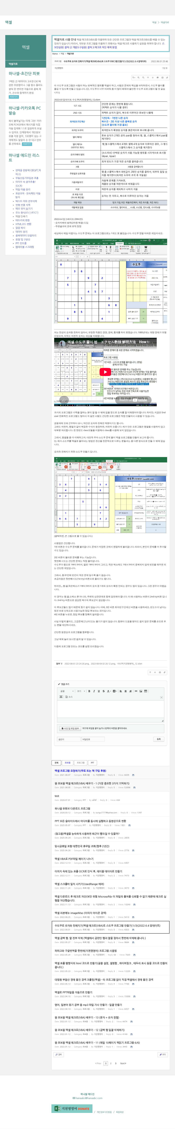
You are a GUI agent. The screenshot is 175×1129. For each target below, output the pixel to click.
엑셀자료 (165, 22)
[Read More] (111, 797)
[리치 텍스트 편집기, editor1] (110, 709)
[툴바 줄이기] (161, 697)
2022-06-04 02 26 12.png (103, 664)
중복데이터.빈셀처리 (26, 235)
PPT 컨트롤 (21, 243)
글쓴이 (61, 740)
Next (122, 1063)
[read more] (111, 772)
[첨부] (167, 77)
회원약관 (120, 1112)
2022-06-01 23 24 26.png (77, 664)
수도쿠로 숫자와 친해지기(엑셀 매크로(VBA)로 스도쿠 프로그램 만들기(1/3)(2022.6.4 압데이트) (105, 61)
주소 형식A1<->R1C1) (27, 212)
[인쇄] (162, 77)
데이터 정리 (21, 232)
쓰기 (163, 1055)
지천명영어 (59, 68)
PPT (92, 763)
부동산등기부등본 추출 (27, 178)
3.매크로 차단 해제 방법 (105, 47)
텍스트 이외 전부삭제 (26, 201)
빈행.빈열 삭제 (23, 205)
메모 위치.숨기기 (24, 209)
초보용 (67, 763)
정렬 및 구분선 (23, 239)
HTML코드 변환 (23, 224)
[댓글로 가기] (157, 77)
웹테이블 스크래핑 (25, 247)
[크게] (138, 77)
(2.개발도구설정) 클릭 (81, 47)
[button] (67, 691)
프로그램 (80, 763)
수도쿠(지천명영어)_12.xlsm (86, 99)
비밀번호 (86, 740)
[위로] (148, 77)
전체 (56, 763)
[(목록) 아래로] (152, 77)
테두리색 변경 (23, 220)
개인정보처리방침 (104, 1112)
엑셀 (8, 22)
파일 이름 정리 (23, 189)
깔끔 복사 (20, 228)
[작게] (143, 77)
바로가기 (14, 97)
